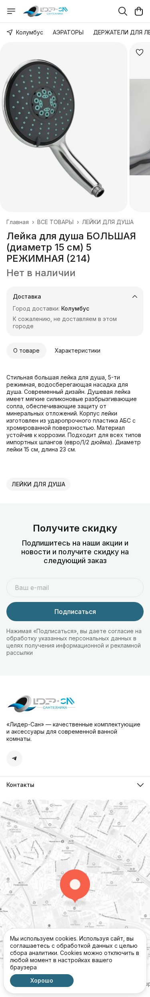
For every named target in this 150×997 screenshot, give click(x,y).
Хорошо (41, 980)
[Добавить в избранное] (140, 52)
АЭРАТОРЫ (68, 32)
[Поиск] (123, 11)
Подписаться (75, 612)
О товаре (26, 350)
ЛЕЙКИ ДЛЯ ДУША (108, 222)
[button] (38, 484)
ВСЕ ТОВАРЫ (55, 222)
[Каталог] (11, 11)
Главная (17, 222)
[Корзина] (139, 11)
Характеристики (77, 350)
